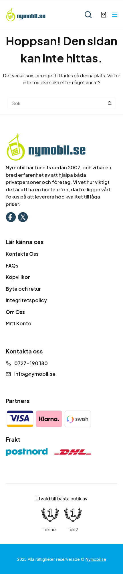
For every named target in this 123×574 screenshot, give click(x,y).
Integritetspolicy (26, 300)
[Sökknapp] (110, 103)
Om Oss (15, 312)
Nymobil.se (96, 559)
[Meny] (114, 14)
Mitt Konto (18, 323)
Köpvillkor (18, 277)
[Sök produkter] (88, 14)
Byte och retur (23, 289)
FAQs (12, 265)
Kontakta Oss (22, 254)
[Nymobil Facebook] (11, 216)
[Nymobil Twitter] (23, 216)
